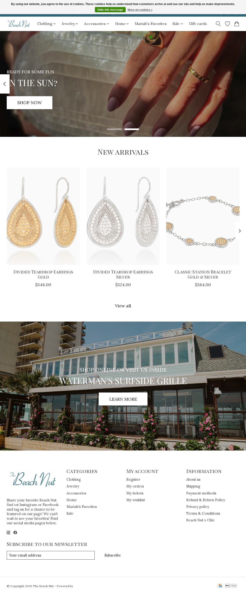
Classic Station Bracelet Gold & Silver (203, 274)
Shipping (193, 486)
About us (193, 479)
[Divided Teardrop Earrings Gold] (43, 216)
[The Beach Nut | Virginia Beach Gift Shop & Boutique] (19, 23)
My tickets (134, 493)
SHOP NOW (29, 102)
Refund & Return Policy (205, 500)
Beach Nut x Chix (200, 520)
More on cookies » (140, 10)
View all (123, 306)
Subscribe (113, 555)
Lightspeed (81, 586)
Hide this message (110, 10)
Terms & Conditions (203, 513)
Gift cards (198, 23)
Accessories (76, 493)
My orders (135, 486)
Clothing (74, 479)
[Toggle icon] (218, 23)
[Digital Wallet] (231, 586)
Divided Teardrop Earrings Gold (43, 274)
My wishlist (135, 500)
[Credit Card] (220, 586)
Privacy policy (197, 506)
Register (133, 479)
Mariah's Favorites (151, 23)
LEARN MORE (123, 399)
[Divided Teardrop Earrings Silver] (123, 216)
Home (72, 500)
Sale (70, 513)
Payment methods (201, 493)
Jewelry (73, 486)
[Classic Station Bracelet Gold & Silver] (203, 216)
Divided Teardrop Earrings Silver (123, 274)
